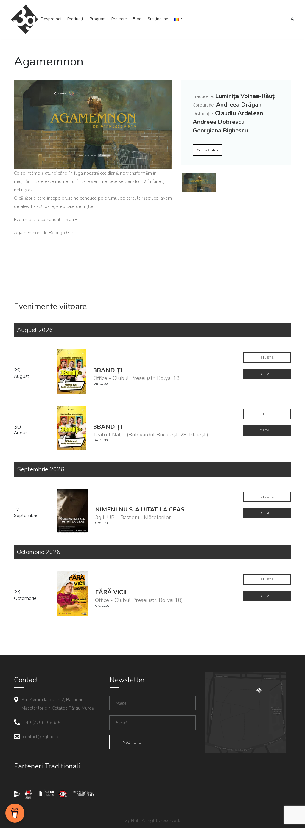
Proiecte (119, 19)
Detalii (267, 374)
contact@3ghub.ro (41, 737)
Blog (137, 19)
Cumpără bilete (207, 150)
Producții (75, 19)
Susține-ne (157, 19)
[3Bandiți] (72, 371)
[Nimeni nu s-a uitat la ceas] (73, 510)
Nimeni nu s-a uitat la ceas (139, 509)
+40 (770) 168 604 (42, 722)
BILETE (267, 357)
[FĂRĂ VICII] (73, 593)
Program (97, 19)
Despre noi (51, 19)
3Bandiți (107, 370)
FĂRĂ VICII (111, 592)
